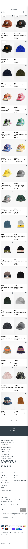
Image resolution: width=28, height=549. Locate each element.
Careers (16, 478)
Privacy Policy (10, 517)
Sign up (22, 509)
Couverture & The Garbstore (9, 543)
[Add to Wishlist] (12, 16)
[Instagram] (5, 466)
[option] (14, 429)
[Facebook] (2, 466)
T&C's (7, 534)
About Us (16, 475)
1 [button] (11, 433)
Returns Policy (4, 478)
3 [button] (14, 433)
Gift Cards (3, 487)
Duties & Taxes (20, 532)
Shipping (3, 475)
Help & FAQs (4, 480)
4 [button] (16, 433)
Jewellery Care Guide (6, 490)
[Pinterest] (7, 466)
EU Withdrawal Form (4, 532)
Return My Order (13, 532)
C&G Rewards (4, 485)
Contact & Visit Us (5, 483)
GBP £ (3, 540)
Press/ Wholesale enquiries (20, 480)
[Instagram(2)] (10, 466)
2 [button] (13, 433)
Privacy (2, 534)
